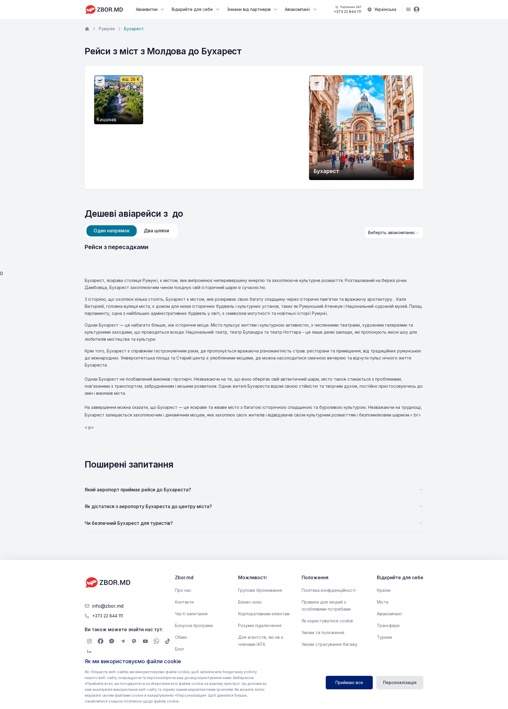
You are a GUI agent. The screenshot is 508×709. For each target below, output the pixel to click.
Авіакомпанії (297, 9)
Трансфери (388, 625)
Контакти (184, 601)
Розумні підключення (259, 625)
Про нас (183, 590)
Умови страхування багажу (329, 644)
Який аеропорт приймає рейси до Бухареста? (138, 490)
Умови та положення (323, 632)
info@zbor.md (107, 606)
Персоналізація (400, 682)
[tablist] (131, 231)
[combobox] (393, 232)
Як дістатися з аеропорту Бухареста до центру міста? (148, 506)
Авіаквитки (147, 9)
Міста (382, 601)
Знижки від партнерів (249, 9)
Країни (383, 590)
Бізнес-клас (250, 601)
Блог (179, 648)
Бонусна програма (194, 625)
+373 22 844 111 (347, 9)
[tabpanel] (254, 247)
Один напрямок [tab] (111, 230)
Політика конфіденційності (329, 590)
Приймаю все (349, 682)
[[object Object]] (89, 641)
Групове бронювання (260, 590)
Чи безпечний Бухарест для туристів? (129, 523)
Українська (385, 9)
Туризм (384, 637)
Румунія (107, 28)
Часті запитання (191, 613)
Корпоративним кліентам (264, 613)
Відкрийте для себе (192, 9)
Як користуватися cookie (327, 620)
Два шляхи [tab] (156, 230)
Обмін (181, 637)
